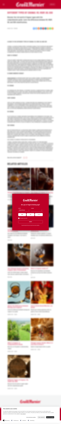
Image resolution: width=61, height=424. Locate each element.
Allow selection (41, 417)
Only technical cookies (31, 417)
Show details (23, 413)
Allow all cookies (50, 417)
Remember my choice (23, 218)
